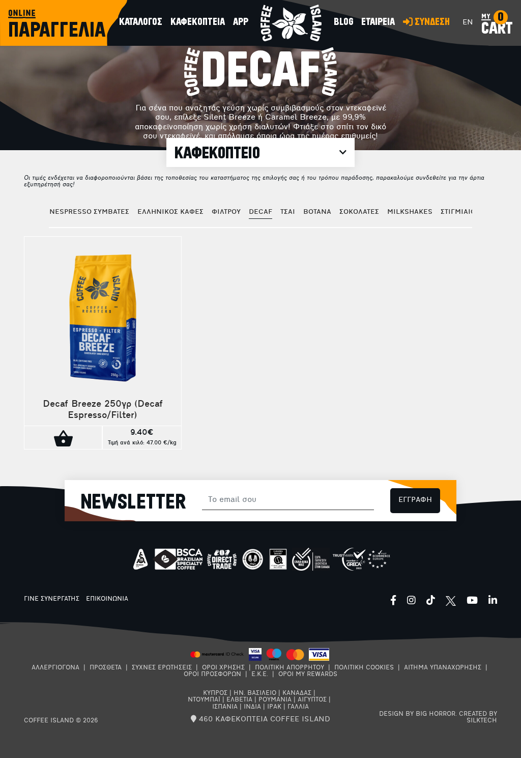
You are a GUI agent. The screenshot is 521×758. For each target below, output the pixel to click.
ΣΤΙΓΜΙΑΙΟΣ (460, 212)
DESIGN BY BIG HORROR (417, 714)
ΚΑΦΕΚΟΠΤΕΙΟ (217, 153)
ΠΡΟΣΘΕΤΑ (106, 668)
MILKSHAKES (409, 212)
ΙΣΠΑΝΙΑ (225, 707)
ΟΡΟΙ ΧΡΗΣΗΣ (223, 668)
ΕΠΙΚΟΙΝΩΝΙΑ (107, 599)
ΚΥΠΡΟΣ (215, 693)
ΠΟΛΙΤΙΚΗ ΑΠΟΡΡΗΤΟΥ (289, 668)
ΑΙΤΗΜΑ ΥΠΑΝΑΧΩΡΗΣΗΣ (442, 668)
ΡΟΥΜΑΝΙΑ (275, 700)
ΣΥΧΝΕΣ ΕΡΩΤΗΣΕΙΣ (162, 668)
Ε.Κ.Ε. (259, 674)
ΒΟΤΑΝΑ (317, 212)
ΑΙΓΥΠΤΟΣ (312, 700)
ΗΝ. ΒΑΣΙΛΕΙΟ (255, 693)
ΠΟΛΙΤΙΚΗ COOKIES (364, 668)
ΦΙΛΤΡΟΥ (226, 212)
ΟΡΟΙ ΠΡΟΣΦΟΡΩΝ (212, 674)
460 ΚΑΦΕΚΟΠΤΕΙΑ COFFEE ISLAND (263, 719)
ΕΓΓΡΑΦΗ (415, 500)
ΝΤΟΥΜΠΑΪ (204, 700)
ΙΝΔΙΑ (252, 707)
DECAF (260, 212)
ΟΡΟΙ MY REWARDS (307, 674)
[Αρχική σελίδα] (291, 23)
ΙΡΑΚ (274, 707)
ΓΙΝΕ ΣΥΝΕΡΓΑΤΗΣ (51, 599)
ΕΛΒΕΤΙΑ (239, 700)
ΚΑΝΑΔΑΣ (296, 693)
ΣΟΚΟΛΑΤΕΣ (359, 212)
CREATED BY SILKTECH (478, 717)
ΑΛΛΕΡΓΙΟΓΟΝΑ (55, 668)
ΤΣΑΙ (287, 212)
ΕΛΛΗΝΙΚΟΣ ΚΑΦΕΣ (170, 212)
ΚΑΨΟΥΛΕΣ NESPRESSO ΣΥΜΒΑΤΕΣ (70, 212)
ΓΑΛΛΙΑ (298, 707)
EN (467, 22)
